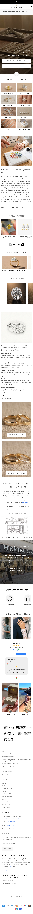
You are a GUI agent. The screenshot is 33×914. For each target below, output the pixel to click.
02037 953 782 (14, 510)
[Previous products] (10, 244)
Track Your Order (6, 804)
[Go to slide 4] (18, 244)
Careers (4, 799)
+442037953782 (11, 822)
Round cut (16, 306)
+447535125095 (10, 825)
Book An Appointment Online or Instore (16, 513)
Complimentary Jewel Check (8, 766)
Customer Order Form (7, 807)
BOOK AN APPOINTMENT (16, 66)
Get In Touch (5, 802)
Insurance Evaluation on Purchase (10, 763)
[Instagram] (6, 828)
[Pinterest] (9, 828)
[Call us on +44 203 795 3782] (25, 6)
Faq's (3, 751)
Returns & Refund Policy (7, 754)
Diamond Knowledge (7, 796)
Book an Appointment (6, 398)
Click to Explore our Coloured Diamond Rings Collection (16, 208)
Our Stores (4, 786)
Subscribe (7, 849)
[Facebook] (2, 828)
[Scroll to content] (16, 74)
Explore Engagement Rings (16, 61)
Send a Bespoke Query (6, 395)
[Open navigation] (2, 6)
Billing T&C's (5, 791)
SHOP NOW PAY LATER (8, 870)
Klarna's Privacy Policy (7, 880)
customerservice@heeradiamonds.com (11, 818)
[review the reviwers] (7, 664)
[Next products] (22, 244)
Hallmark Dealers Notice (8, 756)
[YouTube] (13, 828)
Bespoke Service (6, 769)
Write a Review (21, 654)
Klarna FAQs (5, 886)
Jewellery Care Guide (7, 794)
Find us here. (25, 502)
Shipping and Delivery (7, 788)
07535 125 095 (23, 510)
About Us (4, 783)
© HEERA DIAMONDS (16, 896)
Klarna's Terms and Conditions (9, 883)
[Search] (28, 6)
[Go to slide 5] (19, 244)
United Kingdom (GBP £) (15, 893)
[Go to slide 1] (14, 244)
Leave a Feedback (6, 774)
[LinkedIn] (17, 828)
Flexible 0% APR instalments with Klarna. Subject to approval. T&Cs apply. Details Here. (16, 760)
